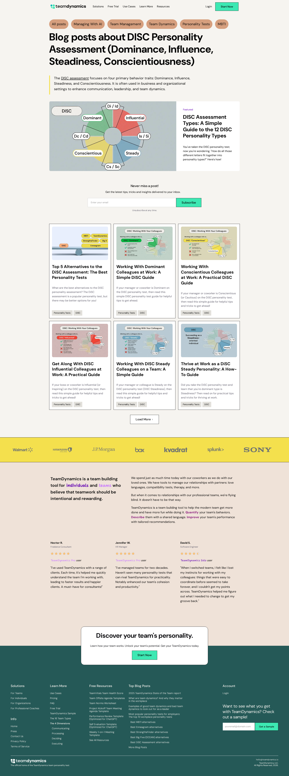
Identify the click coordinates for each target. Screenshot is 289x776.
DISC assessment (75, 78)
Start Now (144, 655)
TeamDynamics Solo (193, 560)
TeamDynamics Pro (63, 560)
